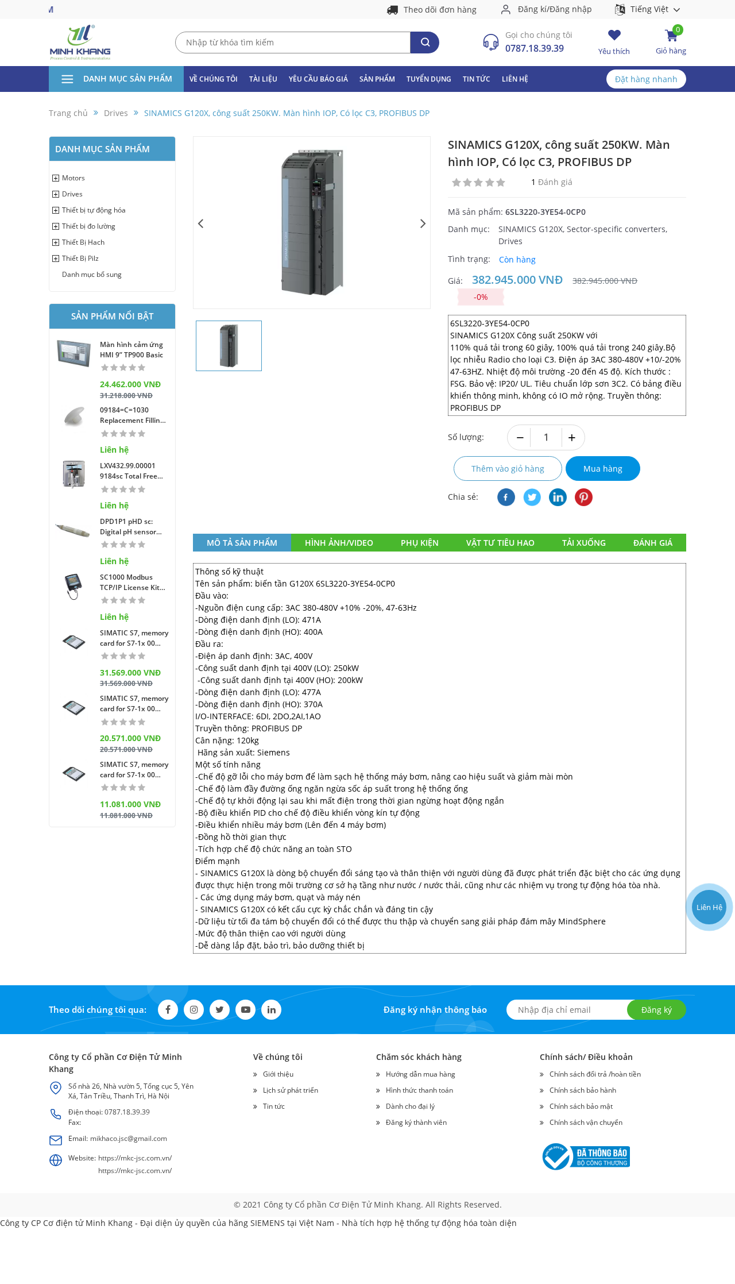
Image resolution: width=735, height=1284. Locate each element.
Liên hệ (515, 79)
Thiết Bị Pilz (80, 258)
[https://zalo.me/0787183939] (708, 835)
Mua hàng (602, 468)
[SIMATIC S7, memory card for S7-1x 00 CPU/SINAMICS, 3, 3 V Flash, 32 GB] (73, 642)
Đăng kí (532, 8)
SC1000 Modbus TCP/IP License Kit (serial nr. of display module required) (131, 582)
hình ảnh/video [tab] (339, 542)
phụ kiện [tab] (420, 542)
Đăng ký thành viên (416, 1122)
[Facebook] (506, 497)
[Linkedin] (271, 1010)
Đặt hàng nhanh (646, 79)
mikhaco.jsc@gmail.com (128, 1138)
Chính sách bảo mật (581, 1106)
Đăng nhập (571, 8)
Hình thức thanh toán (419, 1090)
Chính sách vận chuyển (586, 1122)
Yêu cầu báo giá (318, 79)
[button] (201, 222)
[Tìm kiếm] (425, 42)
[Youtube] (557, 497)
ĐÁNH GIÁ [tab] (652, 542)
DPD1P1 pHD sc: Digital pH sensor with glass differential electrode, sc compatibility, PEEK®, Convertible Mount (132, 526)
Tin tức (476, 79)
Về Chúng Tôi (213, 79)
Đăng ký (656, 1009)
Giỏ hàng (671, 42)
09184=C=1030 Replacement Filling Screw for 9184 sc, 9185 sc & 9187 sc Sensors (132, 415)
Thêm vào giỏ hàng (507, 468)
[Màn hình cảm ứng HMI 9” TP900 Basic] (73, 354)
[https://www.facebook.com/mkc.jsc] (708, 863)
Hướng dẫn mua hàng (420, 1074)
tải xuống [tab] (584, 542)
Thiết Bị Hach (83, 242)
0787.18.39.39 (534, 48)
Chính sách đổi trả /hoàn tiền (595, 1074)
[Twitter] (532, 497)
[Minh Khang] (80, 41)
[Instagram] (194, 1010)
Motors (73, 178)
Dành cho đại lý (410, 1106)
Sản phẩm (377, 79)
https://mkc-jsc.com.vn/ (135, 1158)
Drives (72, 194)
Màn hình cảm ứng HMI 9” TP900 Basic (131, 350)
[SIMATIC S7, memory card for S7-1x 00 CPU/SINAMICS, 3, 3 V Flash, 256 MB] (73, 773)
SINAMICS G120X (530, 228)
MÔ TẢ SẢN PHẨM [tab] (242, 542)
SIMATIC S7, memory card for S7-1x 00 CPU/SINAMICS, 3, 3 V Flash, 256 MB (134, 769)
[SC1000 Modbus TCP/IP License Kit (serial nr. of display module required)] (73, 586)
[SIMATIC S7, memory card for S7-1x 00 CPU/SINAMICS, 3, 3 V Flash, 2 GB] (73, 707)
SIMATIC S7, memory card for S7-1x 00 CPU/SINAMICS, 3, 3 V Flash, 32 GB (134, 638)
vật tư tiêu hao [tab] (500, 542)
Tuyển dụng (429, 79)
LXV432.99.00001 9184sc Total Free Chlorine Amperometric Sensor (128, 471)
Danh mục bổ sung (92, 274)
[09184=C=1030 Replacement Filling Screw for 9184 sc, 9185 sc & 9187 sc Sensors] (73, 419)
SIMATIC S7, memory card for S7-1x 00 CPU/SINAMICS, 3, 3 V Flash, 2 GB (134, 703)
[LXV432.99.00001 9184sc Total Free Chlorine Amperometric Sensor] (73, 475)
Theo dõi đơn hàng (440, 9)
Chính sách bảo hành (583, 1090)
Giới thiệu (278, 1074)
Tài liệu (263, 79)
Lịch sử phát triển (290, 1090)
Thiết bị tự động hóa (94, 210)
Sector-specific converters (616, 228)
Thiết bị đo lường (88, 226)
